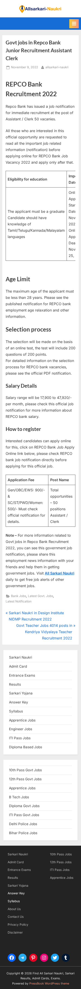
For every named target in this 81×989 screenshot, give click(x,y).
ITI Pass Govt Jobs (24, 815)
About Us (14, 909)
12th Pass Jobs (61, 862)
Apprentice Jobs (22, 720)
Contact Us (16, 916)
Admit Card (16, 862)
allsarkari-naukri (56, 67)
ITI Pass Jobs (20, 738)
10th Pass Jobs (61, 854)
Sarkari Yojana (18, 885)
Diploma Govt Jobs (24, 806)
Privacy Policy (18, 924)
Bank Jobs (18, 596)
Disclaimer (15, 932)
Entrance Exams (19, 870)
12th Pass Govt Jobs (25, 779)
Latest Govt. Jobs (40, 596)
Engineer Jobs (20, 729)
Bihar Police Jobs (23, 833)
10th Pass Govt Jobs (25, 770)
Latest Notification (19, 601)
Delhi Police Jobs (23, 824)
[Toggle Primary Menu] (74, 23)
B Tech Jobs (19, 797)
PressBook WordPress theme (49, 983)
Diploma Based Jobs (25, 747)
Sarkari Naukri (20, 657)
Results (13, 877)
